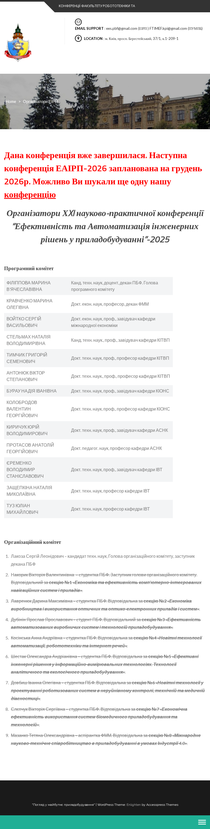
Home (10, 101)
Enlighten (134, 805)
